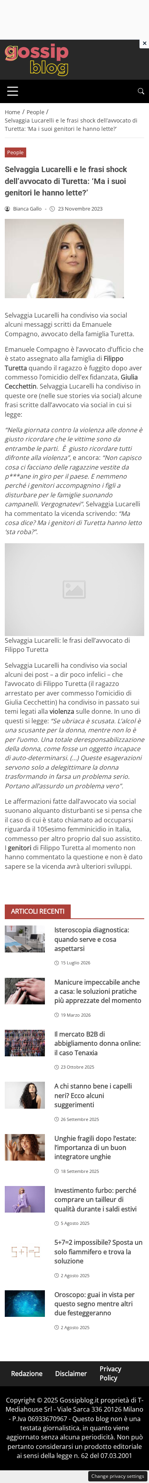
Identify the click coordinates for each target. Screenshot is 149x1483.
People (15, 152)
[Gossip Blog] (36, 59)
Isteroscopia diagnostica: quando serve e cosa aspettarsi (91, 939)
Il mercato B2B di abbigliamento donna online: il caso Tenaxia (97, 1043)
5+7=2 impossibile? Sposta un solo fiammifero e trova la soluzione (98, 1251)
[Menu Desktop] (13, 91)
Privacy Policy (110, 1373)
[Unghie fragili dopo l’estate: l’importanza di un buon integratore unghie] (25, 1147)
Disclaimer (71, 1373)
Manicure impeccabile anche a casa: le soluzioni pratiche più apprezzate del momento (97, 991)
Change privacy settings (117, 1476)
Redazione (27, 1373)
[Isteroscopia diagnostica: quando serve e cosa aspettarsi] (25, 938)
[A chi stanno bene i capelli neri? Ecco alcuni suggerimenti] (25, 1095)
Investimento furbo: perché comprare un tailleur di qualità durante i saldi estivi (95, 1199)
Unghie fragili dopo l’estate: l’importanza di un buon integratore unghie (95, 1147)
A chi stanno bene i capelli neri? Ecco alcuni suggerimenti (93, 1095)
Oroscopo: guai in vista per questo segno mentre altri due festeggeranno (94, 1304)
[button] (141, 91)
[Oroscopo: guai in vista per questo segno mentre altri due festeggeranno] (25, 1303)
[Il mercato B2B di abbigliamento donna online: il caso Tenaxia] (25, 1043)
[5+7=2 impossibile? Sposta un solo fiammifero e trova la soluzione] (25, 1251)
